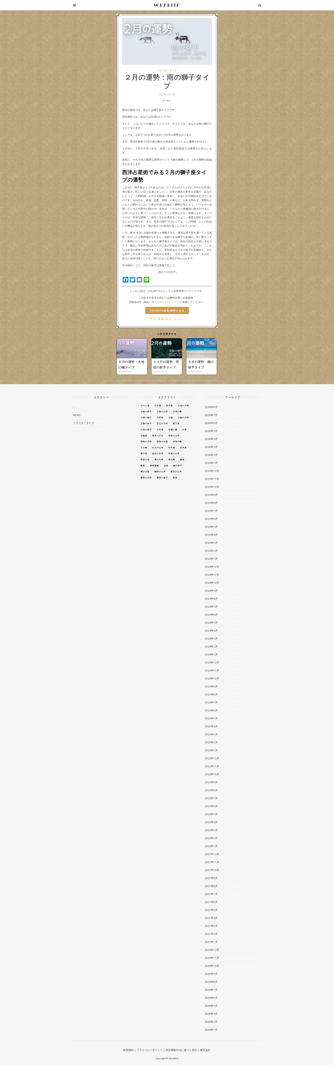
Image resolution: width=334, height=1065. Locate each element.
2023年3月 (211, 734)
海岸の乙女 (158, 435)
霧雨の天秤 (146, 477)
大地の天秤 (183, 405)
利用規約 (128, 1050)
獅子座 (144, 453)
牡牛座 (171, 447)
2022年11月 (212, 766)
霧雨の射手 (162, 477)
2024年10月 (212, 582)
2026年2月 (211, 455)
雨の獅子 (166, 100)
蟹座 (182, 459)
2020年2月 (211, 1021)
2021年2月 (211, 934)
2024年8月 (211, 598)
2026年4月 (211, 439)
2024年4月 (211, 630)
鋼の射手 (177, 465)
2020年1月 (211, 1029)
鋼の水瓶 (145, 471)
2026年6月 (211, 423)
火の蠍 (144, 447)
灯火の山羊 (158, 447)
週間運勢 (154, 465)
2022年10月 (212, 774)
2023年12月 (212, 662)
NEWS (76, 415)
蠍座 (143, 465)
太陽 (170, 417)
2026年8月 (211, 407)
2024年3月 (211, 638)
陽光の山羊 (176, 471)
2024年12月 (212, 566)
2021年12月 (212, 854)
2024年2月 (211, 646)
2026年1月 (211, 463)
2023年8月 (211, 694)
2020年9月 (211, 973)
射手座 (176, 423)
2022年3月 (211, 830)
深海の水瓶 (162, 441)
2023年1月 (211, 750)
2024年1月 (211, 654)
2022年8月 (211, 790)
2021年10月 (212, 870)
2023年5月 (211, 718)
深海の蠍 (177, 441)
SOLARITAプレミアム (167, 302)
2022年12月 (212, 758)
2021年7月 (211, 894)
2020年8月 (211, 981)
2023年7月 (211, 702)
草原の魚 (145, 459)
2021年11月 (212, 862)
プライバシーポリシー (150, 1050)
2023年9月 (211, 686)
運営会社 (205, 1050)
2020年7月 (211, 989)
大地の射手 (146, 411)
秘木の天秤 (158, 453)
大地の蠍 (177, 411)
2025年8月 (211, 502)
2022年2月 (211, 838)
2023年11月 (212, 670)
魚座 (175, 477)
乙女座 (157, 405)
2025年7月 (211, 510)
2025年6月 (211, 518)
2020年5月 (211, 1005)
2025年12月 (212, 471)
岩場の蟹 (172, 429)
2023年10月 (212, 678)
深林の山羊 (174, 435)
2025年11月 (212, 479)
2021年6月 (211, 902)
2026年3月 (211, 447)
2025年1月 (211, 558)
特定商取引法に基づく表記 (181, 1050)
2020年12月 (212, 950)
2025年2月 (211, 550)
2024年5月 (211, 622)
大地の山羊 (162, 411)
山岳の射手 (146, 429)
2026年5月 (211, 431)
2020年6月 (211, 997)
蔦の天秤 (159, 459)
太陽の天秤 (183, 417)
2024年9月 (211, 590)
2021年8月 (211, 886)
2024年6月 (211, 614)
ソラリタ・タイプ (167, 70)
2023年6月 (211, 710)
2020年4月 (211, 1013)
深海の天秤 (146, 441)
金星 (166, 465)
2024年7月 (211, 606)
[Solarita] (167, 5)
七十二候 (145, 405)
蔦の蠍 (171, 459)
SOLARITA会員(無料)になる (167, 310)
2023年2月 (211, 742)
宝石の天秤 (162, 423)
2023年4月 (211, 726)
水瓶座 (144, 435)
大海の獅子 (146, 417)
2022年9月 (211, 782)
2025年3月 (211, 542)
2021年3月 (211, 926)
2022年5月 (211, 814)
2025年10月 (212, 487)
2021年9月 (211, 878)
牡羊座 (183, 447)
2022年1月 (211, 846)
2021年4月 (211, 918)
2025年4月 (211, 534)
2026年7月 (211, 415)
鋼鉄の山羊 (160, 471)
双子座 (169, 405)
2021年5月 (211, 910)
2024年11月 (212, 574)
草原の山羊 (174, 453)
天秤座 (160, 417)
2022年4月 (211, 822)
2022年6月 (211, 806)
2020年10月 (212, 965)
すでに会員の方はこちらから (167, 319)
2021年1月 (211, 942)
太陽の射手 (146, 423)
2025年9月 (211, 494)
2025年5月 (211, 526)
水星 (184, 429)
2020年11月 (212, 957)
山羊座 (160, 429)
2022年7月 (211, 798)
